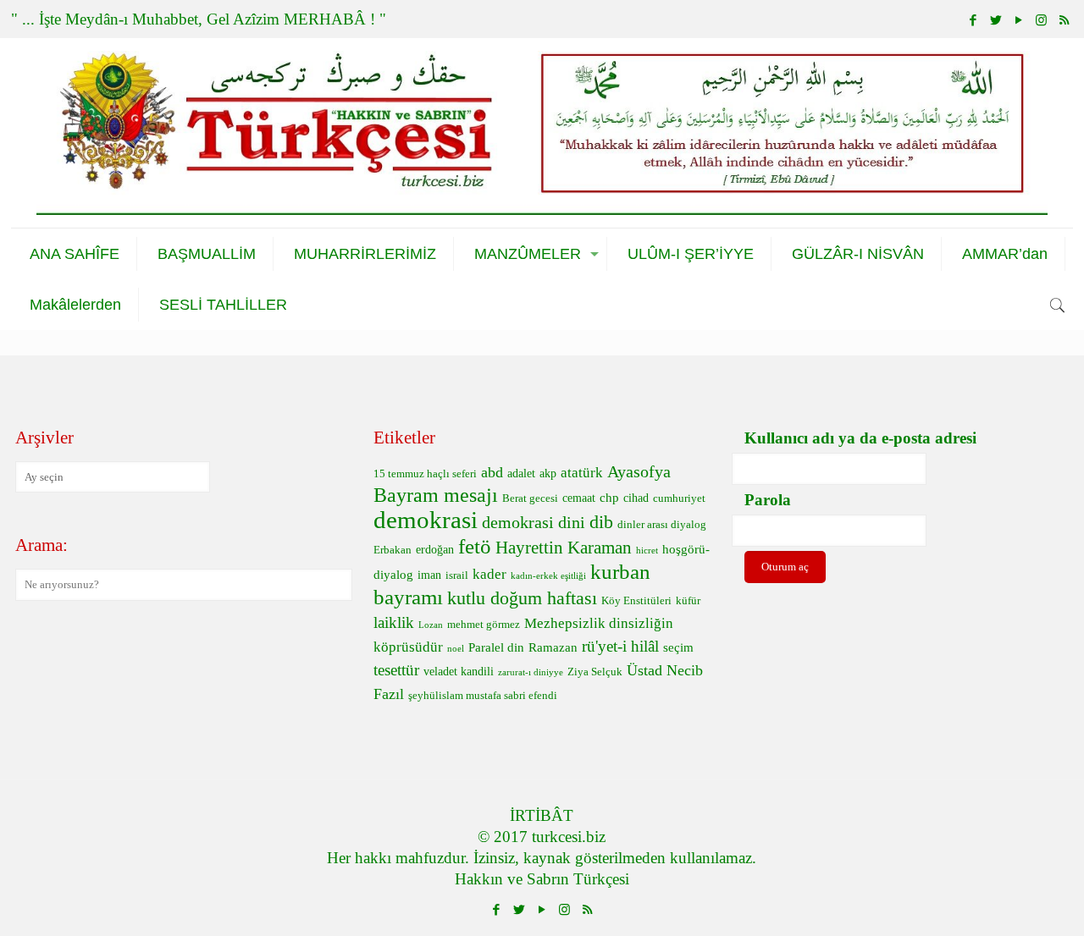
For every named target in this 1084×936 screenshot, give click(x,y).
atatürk (582, 473)
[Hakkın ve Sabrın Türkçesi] (542, 133)
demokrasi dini (533, 522)
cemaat (578, 498)
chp (609, 497)
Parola (767, 500)
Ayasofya (639, 471)
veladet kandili (458, 671)
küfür (688, 601)
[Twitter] (995, 20)
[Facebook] (973, 20)
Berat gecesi (530, 498)
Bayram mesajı (435, 495)
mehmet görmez (483, 624)
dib (601, 521)
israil (456, 575)
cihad (636, 498)
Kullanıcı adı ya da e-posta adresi (860, 438)
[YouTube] (1018, 20)
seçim (678, 647)
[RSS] (1064, 20)
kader (489, 574)
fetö (474, 546)
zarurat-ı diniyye (530, 672)
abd (492, 472)
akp (547, 473)
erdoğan (435, 549)
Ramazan (553, 647)
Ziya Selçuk (594, 672)
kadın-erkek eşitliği (548, 576)
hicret (647, 550)
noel (455, 648)
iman (429, 575)
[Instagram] (1041, 20)
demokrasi (425, 519)
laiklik (393, 622)
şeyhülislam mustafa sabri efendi (482, 696)
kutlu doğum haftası (522, 597)
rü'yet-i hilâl (620, 646)
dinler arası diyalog (661, 525)
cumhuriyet (679, 498)
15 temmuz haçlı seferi (425, 474)
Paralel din (496, 647)
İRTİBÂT (541, 815)
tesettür (396, 670)
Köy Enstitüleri (636, 601)
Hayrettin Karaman (563, 547)
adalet (521, 473)
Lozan (430, 625)
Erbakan (392, 550)
